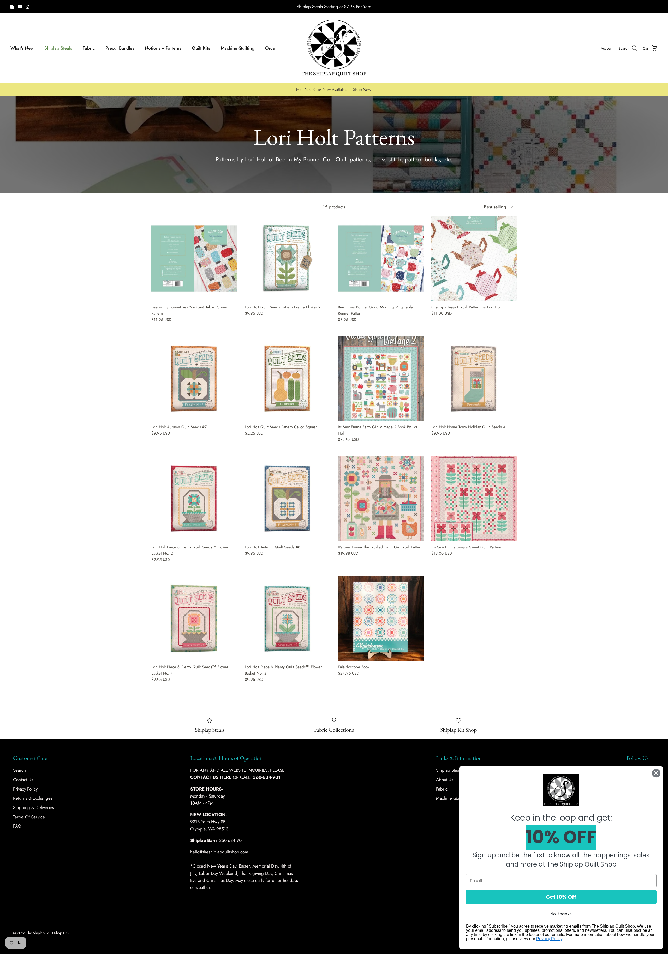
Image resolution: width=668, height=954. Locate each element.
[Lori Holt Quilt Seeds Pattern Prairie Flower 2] (287, 258)
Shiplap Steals (58, 48)
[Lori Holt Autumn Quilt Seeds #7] (194, 379)
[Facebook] (12, 7)
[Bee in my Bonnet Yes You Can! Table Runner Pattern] (194, 258)
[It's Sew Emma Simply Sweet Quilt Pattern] (474, 498)
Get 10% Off (561, 896)
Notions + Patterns (163, 48)
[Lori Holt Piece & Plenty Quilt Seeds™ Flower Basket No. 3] (287, 619)
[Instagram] (27, 7)
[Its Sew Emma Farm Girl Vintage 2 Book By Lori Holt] (381, 379)
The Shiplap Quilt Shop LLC (47, 932)
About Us (444, 779)
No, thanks (561, 914)
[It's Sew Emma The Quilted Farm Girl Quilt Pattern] (381, 498)
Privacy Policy (25, 789)
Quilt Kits (201, 48)
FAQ (17, 826)
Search (19, 770)
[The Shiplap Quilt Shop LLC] (334, 48)
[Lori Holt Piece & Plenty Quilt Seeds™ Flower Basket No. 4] (194, 619)
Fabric (89, 48)
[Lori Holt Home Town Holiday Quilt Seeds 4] (474, 379)
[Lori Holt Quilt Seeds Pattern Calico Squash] (287, 379)
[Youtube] (20, 7)
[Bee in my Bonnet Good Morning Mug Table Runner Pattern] (381, 258)
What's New (22, 48)
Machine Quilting (237, 48)
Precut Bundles (119, 48)
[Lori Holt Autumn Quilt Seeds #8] (287, 498)
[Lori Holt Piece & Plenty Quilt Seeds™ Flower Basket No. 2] (194, 498)
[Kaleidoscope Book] (381, 619)
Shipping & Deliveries (33, 807)
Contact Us (23, 779)
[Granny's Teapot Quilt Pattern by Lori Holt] (474, 258)
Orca (270, 48)
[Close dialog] (656, 773)
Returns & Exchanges (32, 798)
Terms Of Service (29, 817)
